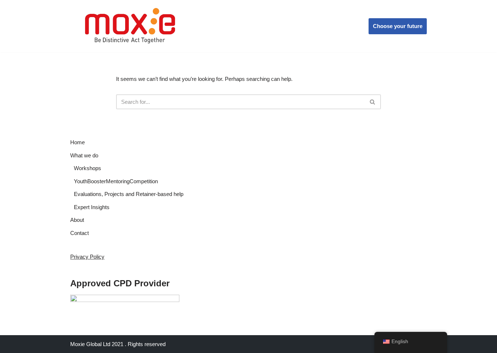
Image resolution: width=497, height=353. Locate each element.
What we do (84, 155)
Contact (79, 233)
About (77, 220)
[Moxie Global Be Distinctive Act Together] (130, 26)
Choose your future (397, 26)
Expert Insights (92, 207)
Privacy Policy (87, 257)
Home (77, 142)
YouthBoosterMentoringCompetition (116, 181)
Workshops (87, 168)
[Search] (373, 101)
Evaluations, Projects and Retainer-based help (128, 194)
